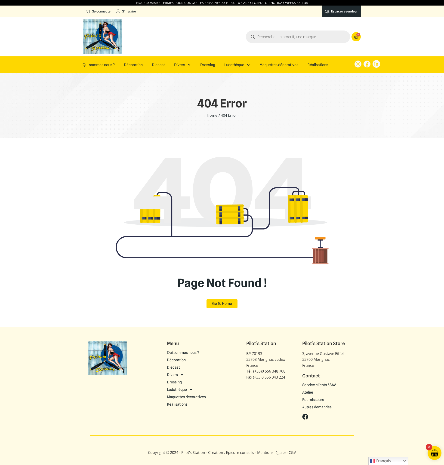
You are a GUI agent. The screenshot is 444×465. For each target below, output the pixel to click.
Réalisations (318, 65)
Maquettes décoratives (278, 65)
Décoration (133, 65)
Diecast (158, 65)
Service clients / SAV (319, 385)
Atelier (307, 392)
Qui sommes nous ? (99, 65)
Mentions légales (272, 452)
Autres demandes (317, 407)
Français (383, 460)
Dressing (207, 65)
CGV (292, 452)
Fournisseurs (313, 400)
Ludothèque (234, 65)
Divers (179, 65)
